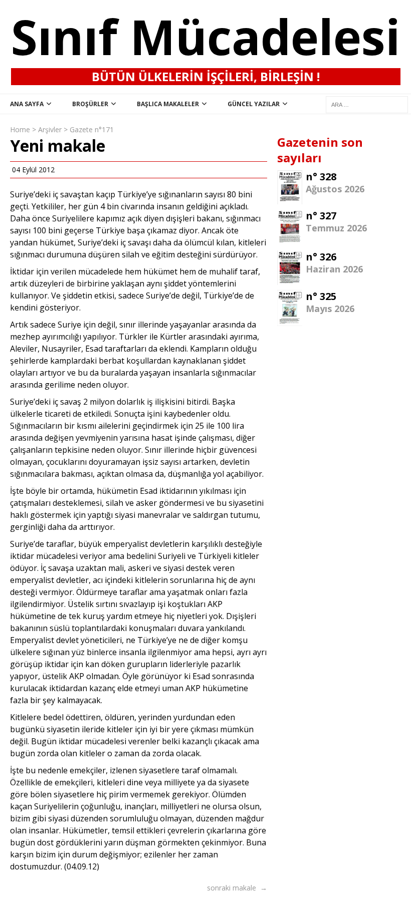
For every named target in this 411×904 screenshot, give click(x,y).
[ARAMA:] (367, 104)
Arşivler (50, 129)
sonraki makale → (237, 887)
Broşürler (90, 104)
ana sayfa (27, 104)
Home (20, 129)
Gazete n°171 (92, 129)
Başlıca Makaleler (168, 104)
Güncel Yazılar (254, 104)
